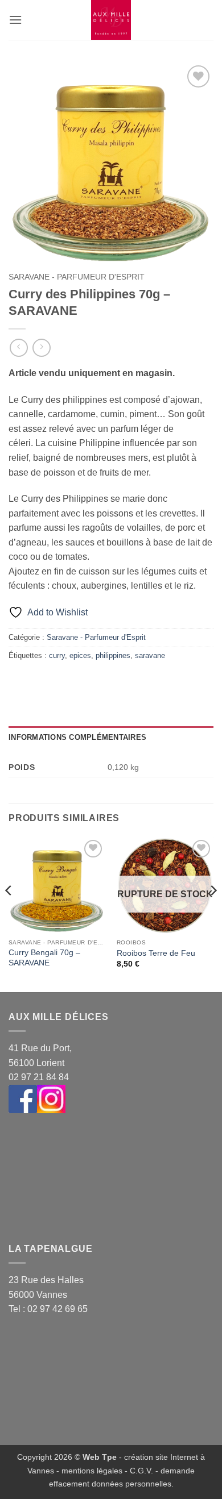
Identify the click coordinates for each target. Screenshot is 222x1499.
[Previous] (9, 913)
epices (80, 655)
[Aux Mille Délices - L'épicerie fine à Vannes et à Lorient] (111, 20)
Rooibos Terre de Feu (156, 953)
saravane (150, 655)
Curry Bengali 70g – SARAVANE (44, 957)
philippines (113, 655)
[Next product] (18, 347)
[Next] (213, 913)
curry (57, 655)
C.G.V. (141, 1470)
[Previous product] (41, 347)
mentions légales (91, 1470)
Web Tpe (100, 1456)
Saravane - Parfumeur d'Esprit (77, 277)
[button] (15, 20)
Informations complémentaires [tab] (77, 737)
